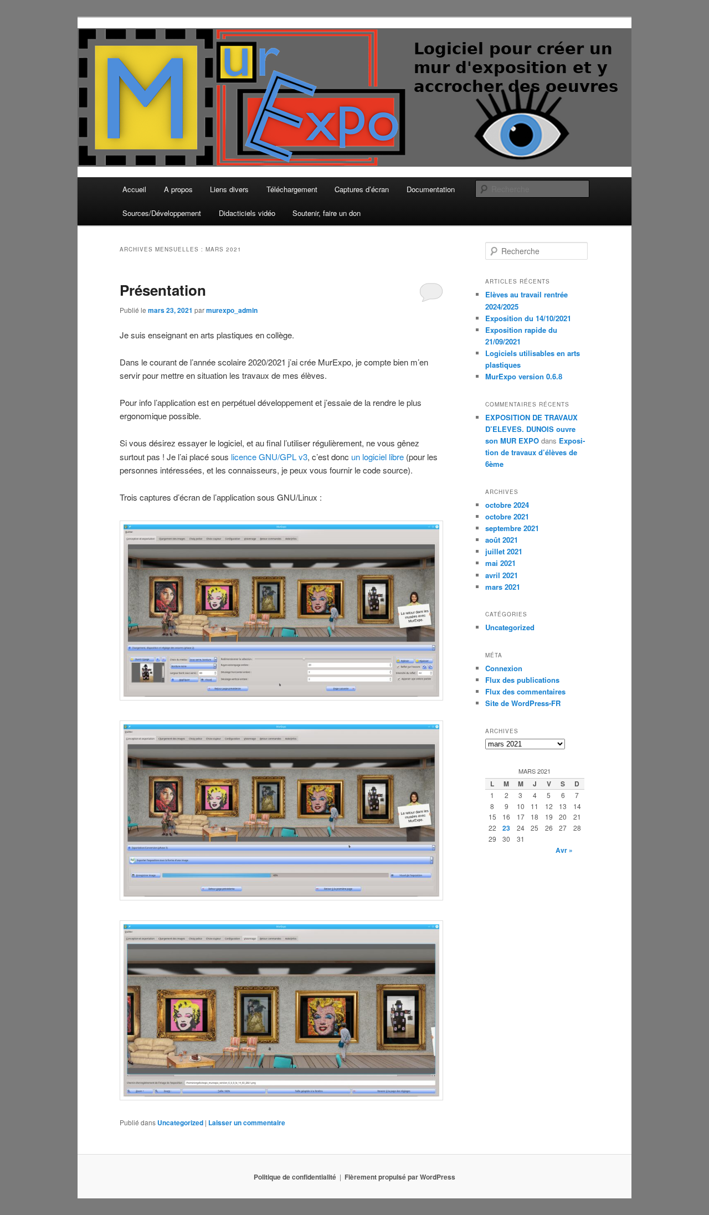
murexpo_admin (232, 310)
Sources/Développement (161, 213)
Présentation (163, 290)
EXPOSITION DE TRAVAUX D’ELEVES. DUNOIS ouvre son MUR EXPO (531, 429)
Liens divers (229, 189)
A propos (178, 189)
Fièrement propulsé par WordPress (400, 1177)
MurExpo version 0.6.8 (523, 376)
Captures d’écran (362, 189)
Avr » (564, 850)
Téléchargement (291, 189)
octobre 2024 (507, 505)
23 (506, 828)
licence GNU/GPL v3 (269, 456)
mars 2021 (502, 586)
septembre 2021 (512, 528)
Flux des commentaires (525, 691)
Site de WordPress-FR (523, 703)
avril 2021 (501, 575)
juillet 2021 (503, 551)
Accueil (134, 189)
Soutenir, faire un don (326, 213)
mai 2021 (500, 563)
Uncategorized (180, 1123)
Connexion (503, 668)
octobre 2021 (507, 516)
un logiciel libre (377, 456)
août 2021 (501, 539)
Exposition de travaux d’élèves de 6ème (535, 452)
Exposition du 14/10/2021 (528, 318)
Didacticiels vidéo (247, 213)
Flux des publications (522, 680)
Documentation (431, 189)
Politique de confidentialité (295, 1177)
